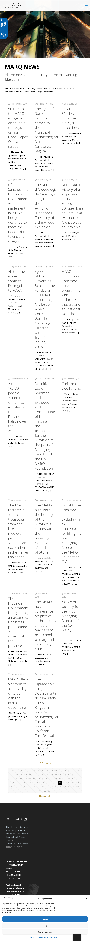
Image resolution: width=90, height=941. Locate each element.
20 (25, 774)
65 (12, 786)
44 (60, 778)
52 (25, 782)
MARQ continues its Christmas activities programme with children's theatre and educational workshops (72, 292)
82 (45, 790)
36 (25, 778)
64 (77, 782)
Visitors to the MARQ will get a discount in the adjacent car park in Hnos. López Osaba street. (18, 127)
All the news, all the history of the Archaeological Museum (43, 77)
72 (43, 786)
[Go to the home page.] (14, 5)
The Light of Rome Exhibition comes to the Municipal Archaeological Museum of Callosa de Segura (46, 129)
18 (17, 774)
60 (60, 782)
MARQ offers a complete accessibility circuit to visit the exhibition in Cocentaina (18, 693)
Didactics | (11, 833)
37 (30, 778)
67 (21, 786)
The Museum (12, 827)
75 (56, 786)
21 (30, 774)
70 (34, 786)
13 (64, 770)
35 (21, 778)
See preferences (45, 932)
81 (40, 790)
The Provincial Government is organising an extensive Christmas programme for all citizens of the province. (18, 622)
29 (64, 774)
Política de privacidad (51, 938)
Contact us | (12, 837)
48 (77, 778)
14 (69, 770)
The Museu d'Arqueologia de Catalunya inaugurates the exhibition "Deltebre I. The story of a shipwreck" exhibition (46, 205)
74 (51, 786)
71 (38, 786)
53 (30, 782)
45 (64, 778)
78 (69, 786)
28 (60, 774)
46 (69, 778)
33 (12, 778)
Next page (44, 796)
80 (77, 786)
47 (73, 778)
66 (17, 786)
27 (56, 774)
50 (17, 782)
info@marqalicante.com (17, 843)
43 (56, 778)
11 (56, 770)
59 (56, 782)
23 (38, 774)
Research (20, 830)
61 (64, 782)
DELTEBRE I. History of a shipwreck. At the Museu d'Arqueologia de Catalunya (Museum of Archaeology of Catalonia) (72, 205)
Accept (45, 919)
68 (25, 786)
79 (73, 786)
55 (38, 782)
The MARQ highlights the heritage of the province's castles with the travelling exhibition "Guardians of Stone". (44, 529)
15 (73, 770)
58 (51, 782)
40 (43, 778)
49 (12, 782)
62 (69, 782)
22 (34, 774)
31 (73, 774)
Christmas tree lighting (71, 386)
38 (34, 778)
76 (60, 786)
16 (77, 770)
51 (21, 782)
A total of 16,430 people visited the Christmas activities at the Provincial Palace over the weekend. (17, 407)
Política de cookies (36, 938)
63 (73, 782)
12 (60, 770)
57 (47, 782)
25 (47, 774)
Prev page (46, 762)
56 (43, 782)
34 (17, 778)
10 (51, 770)
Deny (45, 925)
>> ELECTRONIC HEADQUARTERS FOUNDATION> (13, 875)
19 (21, 774)
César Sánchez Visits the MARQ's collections (70, 118)
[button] (86, 898)
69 (30, 786)
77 (64, 786)
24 (43, 774)
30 (69, 774)
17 (12, 774)
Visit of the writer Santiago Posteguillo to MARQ (17, 281)
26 (51, 774)
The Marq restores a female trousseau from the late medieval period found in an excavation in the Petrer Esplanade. (18, 531)
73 (47, 786)
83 (49, 790)
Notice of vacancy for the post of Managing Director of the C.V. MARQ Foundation (71, 618)
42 (51, 778)
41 (47, 778)
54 (34, 782)
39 (38, 778)
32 (77, 774)
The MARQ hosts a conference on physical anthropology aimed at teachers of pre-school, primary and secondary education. (45, 625)
